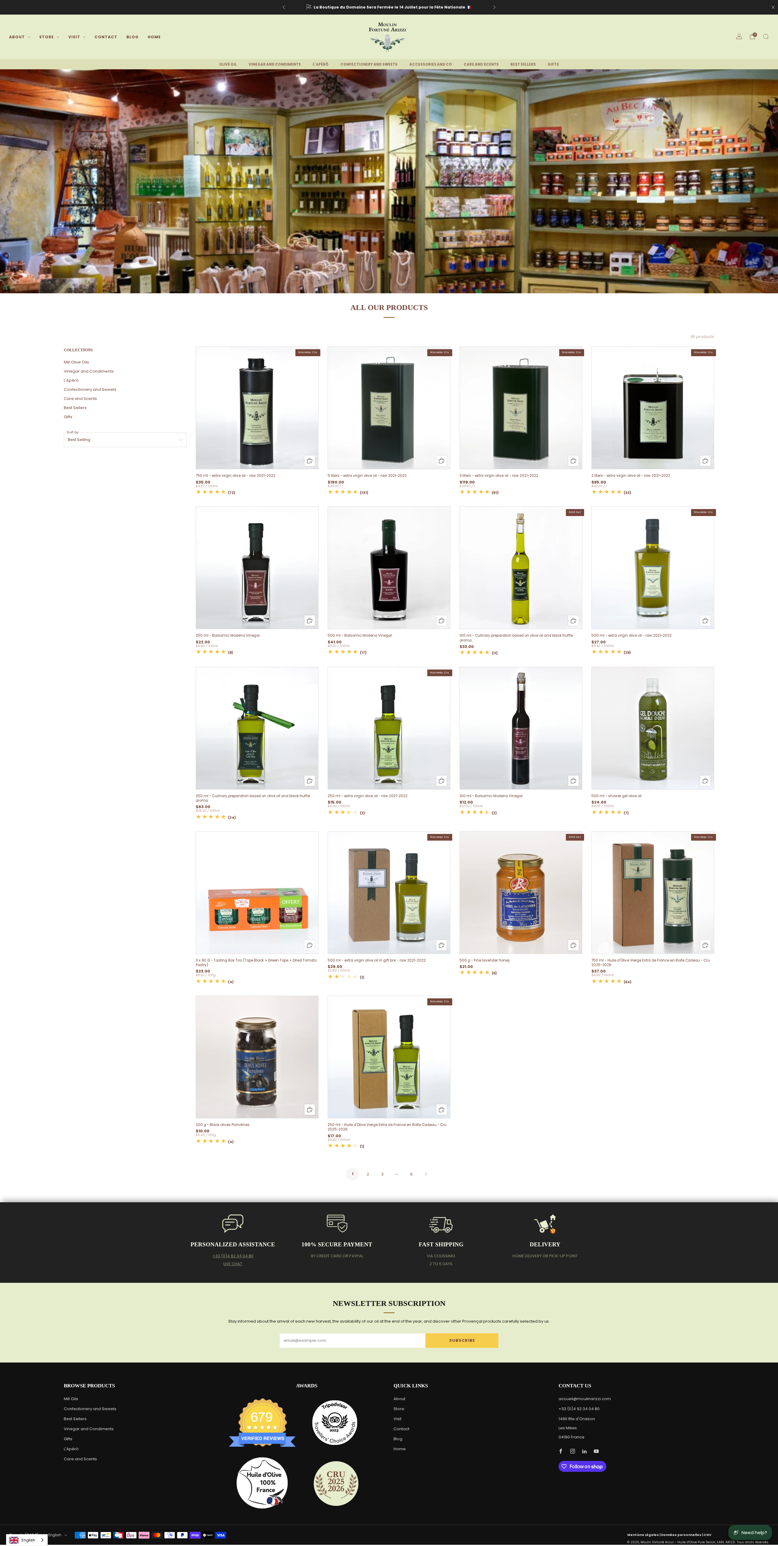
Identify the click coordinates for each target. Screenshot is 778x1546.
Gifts (68, 417)
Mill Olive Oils (76, 362)
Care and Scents (80, 398)
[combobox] (27, 1540)
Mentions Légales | (644, 1535)
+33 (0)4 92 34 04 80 (232, 1256)
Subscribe (462, 1340)
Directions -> (446, 7)
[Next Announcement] (494, 7)
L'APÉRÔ (321, 64)
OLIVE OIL (228, 64)
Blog (132, 37)
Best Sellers (75, 408)
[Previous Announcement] (284, 7)
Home (154, 37)
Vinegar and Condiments (89, 371)
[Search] (766, 36)
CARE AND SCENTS (481, 64)
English (54, 1535)
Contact (106, 37)
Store (46, 37)
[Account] (739, 36)
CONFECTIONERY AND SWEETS (369, 64)
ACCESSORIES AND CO (430, 64)
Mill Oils (71, 1399)
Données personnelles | (682, 1535)
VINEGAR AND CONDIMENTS (275, 64)
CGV (707, 1535)
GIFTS (553, 64)
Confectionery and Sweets (90, 389)
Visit (74, 37)
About (17, 37)
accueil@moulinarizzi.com (585, 1399)
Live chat (232, 1264)
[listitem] (389, 7)
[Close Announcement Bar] (773, 7)
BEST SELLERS (523, 64)
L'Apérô (71, 380)
